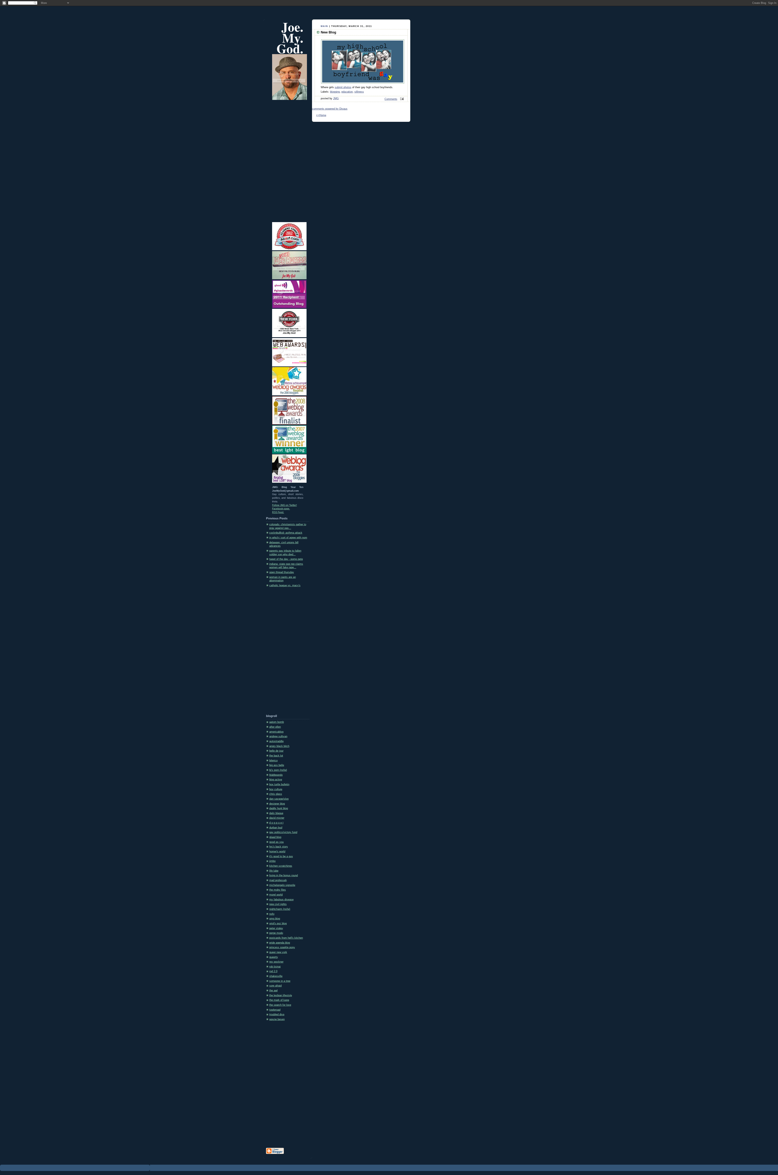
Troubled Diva (276, 1014)
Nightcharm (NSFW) (279, 909)
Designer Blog (277, 803)
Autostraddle (276, 741)
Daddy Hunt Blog (278, 808)
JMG (336, 98)
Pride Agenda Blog (279, 942)
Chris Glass (275, 794)
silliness (359, 91)
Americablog (276, 731)
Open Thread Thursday (281, 572)
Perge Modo (276, 933)
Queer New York (278, 952)
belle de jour (276, 750)
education (347, 91)
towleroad (274, 1009)
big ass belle (276, 765)
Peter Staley (276, 928)
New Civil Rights (278, 904)
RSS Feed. (278, 512)
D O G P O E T (276, 822)
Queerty (273, 957)
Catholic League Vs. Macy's (284, 585)
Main (324, 26)
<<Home (321, 115)
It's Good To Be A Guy (281, 856)
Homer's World (277, 851)
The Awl (273, 990)
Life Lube (273, 870)
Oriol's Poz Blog (278, 923)
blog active (275, 779)
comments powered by (329, 108)
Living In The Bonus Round (283, 875)
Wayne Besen (277, 1019)
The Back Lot (276, 755)
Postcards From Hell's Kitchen (286, 937)
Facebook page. (281, 508)
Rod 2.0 (273, 971)
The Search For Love (280, 1005)
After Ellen (275, 727)
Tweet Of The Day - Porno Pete (286, 559)
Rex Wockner (276, 961)
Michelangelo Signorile (282, 885)
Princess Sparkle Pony (282, 947)
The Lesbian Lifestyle (280, 995)
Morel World (276, 894)
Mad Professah (278, 880)
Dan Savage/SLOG (279, 798)
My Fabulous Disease (281, 899)
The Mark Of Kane (279, 1000)
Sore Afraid (275, 985)
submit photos (343, 87)
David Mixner (276, 818)
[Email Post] (401, 99)
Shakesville (275, 976)
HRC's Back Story (278, 846)
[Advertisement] (282, 652)
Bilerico (273, 760)
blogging (335, 91)
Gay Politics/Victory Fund (283, 832)
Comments (391, 99)
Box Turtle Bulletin (279, 784)
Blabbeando (276, 775)
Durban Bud (275, 827)
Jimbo (272, 861)
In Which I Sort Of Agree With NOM (288, 537)
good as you (276, 842)
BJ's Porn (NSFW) (278, 770)
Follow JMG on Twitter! (284, 505)
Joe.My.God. (290, 37)
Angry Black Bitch (279, 746)
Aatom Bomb (276, 722)
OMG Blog (274, 918)
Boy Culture (275, 789)
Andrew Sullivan (278, 736)
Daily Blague (276, 813)
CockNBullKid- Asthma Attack (285, 532)
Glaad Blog (275, 837)
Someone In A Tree (279, 981)
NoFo (271, 914)
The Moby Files (277, 889)
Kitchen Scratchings (280, 866)
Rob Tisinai (275, 966)
